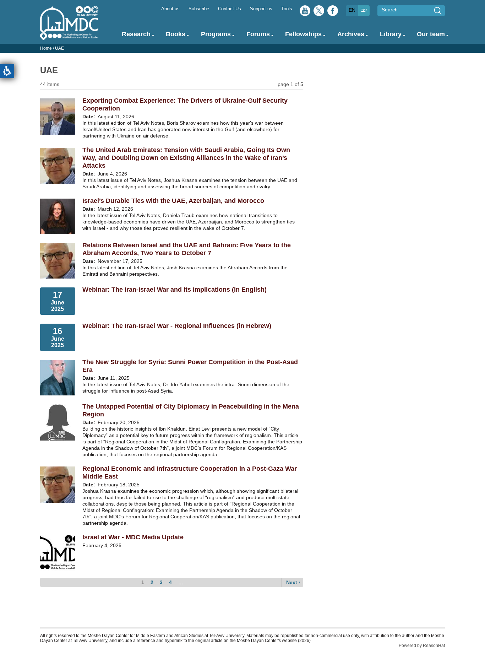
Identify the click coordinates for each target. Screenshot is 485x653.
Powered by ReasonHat (422, 645)
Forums (258, 34)
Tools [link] (286, 8)
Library (391, 34)
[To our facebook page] (332, 12)
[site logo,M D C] (69, 36)
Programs (216, 34)
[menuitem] (170, 8)
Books (175, 34)
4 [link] (170, 582)
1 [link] (142, 582)
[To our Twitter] (319, 12)
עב (364, 10)
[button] (7, 71)
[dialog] (242, 48)
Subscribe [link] (199, 8)
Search (390, 9)
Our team (431, 34)
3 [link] (161, 582)
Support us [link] (261, 8)
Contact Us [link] (229, 8)
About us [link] (170, 8)
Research (136, 34)
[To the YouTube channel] (305, 12)
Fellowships (303, 34)
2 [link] (152, 582)
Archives (350, 34)
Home (46, 48)
